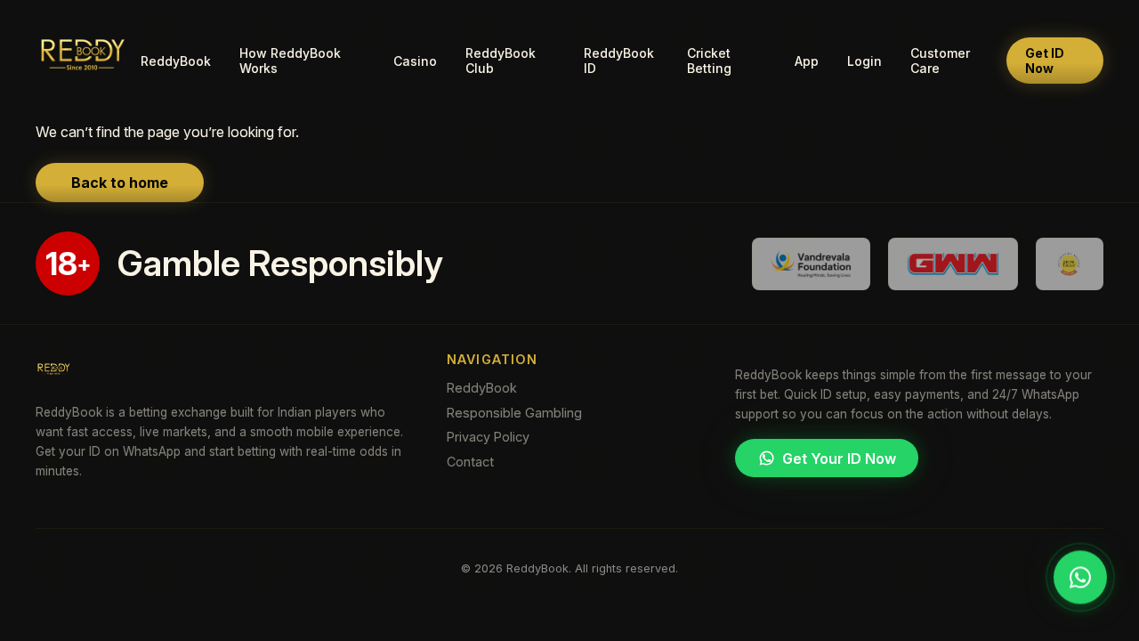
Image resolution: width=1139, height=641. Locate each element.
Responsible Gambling (514, 412)
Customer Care (940, 60)
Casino (415, 61)
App (807, 61)
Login (864, 61)
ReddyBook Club (500, 60)
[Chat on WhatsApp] (1080, 577)
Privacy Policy (488, 436)
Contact (470, 461)
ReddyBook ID (619, 60)
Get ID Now (1044, 60)
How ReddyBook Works (290, 60)
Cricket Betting (709, 60)
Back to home (119, 182)
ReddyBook (176, 61)
